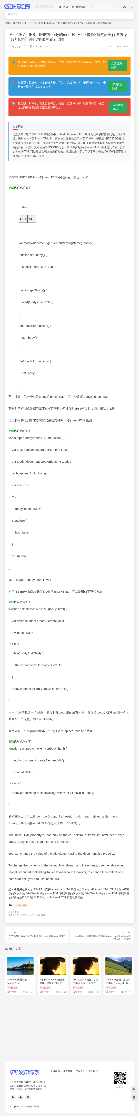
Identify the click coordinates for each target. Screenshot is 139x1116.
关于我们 (93, 1071)
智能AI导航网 (33, 1106)
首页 (9, 23)
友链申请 (55, 1071)
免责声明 (68, 1071)
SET (32, 219)
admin (45, 46)
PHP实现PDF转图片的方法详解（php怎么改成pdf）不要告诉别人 (86, 983)
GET (23, 219)
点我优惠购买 (116, 65)
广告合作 (80, 1071)
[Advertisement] (69, 1035)
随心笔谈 (17, 23)
